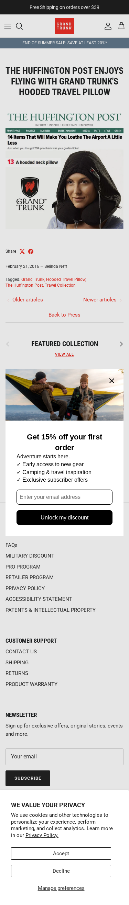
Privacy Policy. (41, 835)
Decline (61, 871)
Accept (61, 853)
